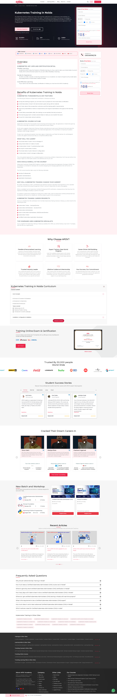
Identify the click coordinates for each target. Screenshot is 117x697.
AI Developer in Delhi (30, 662)
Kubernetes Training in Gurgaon (60, 619)
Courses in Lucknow (89, 639)
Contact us (41, 687)
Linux (65, 53)
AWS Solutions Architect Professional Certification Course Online (83, 685)
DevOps (25, 390)
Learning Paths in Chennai (57, 645)
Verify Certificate (43, 689)
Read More (24, 412)
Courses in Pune (63, 639)
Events (40, 681)
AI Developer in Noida (51, 662)
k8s (46, 53)
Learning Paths (51, 1)
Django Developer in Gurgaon (63, 662)
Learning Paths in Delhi (68, 645)
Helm (51, 53)
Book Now (89, 42)
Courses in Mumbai (39, 639)
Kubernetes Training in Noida (24, 619)
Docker (35, 53)
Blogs (40, 683)
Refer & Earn (56, 675)
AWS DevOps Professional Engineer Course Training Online (59, 656)
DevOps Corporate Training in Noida (88, 650)
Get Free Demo (97, 1)
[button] (17, 457)
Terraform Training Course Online (75, 687)
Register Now (62, 513)
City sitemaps (56, 681)
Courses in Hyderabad (29, 639)
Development (58, 53)
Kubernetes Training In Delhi (41, 619)
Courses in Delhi (55, 639)
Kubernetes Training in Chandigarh (46, 621)
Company (93, 22)
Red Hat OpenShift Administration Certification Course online (82, 689)
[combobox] (80, 19)
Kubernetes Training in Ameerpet (25, 627)
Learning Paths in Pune (78, 645)
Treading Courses (57, 683)
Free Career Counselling (58, 474)
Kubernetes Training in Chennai (25, 624)
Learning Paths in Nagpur (89, 645)
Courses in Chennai (48, 639)
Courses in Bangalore (19, 639)
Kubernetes (21, 53)
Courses (42, 1)
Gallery (40, 685)
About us (41, 675)
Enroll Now (36, 29)
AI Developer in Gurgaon (20, 662)
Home (16, 5)
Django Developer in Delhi (75, 662)
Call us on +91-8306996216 (34, 695)
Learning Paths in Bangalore (21, 645)
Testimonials (42, 679)
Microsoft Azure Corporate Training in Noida (38, 650)
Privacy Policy (87, 31)
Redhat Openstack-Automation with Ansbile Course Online (82, 691)
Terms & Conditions (85, 83)
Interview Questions (43, 692)
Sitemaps (55, 679)
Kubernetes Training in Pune (42, 624)
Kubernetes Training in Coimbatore (26, 621)
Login (91, 1)
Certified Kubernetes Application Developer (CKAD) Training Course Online (30, 656)
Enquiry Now (16, 695)
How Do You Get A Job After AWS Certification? (30, 549)
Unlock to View (58, 321)
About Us (63, 1)
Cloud (52, 390)
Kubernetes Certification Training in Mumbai (82, 619)
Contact (69, 1)
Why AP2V (41, 677)
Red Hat (32, 390)
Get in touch (21, 345)
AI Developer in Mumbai (41, 662)
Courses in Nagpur (71, 639)
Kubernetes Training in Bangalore (87, 621)
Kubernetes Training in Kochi (77, 624)
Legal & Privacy (57, 689)
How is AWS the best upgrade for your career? (57, 549)
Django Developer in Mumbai (88, 662)
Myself (87, 22)
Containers (29, 53)
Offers (54, 677)
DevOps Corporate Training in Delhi (55, 650)
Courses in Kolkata (80, 639)
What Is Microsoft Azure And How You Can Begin (84, 549)
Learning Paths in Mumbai (45, 645)
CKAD (42, 53)
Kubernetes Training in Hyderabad (67, 621)
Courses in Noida (22, 5)
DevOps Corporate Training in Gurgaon (72, 650)
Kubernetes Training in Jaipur (59, 624)
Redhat (70, 53)
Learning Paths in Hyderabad (33, 645)
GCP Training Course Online (78, 656)
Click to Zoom (88, 351)
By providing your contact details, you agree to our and (89, 31)
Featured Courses (57, 685)
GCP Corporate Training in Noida (21, 650)
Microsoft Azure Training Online (91, 656)
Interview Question (22, 29)
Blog (58, 1)
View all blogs (23, 559)
